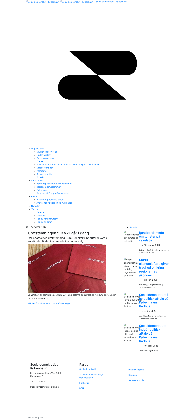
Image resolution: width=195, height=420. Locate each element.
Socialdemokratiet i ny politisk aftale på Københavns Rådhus (154, 300)
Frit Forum (84, 383)
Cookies (132, 375)
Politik (34, 196)
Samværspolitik (136, 380)
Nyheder (35, 206)
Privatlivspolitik (136, 369)
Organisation (37, 148)
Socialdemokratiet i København (111, 1)
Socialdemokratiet (88, 369)
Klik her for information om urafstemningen (49, 303)
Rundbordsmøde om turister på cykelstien (151, 236)
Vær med (35, 209)
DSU (81, 388)
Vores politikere (39, 180)
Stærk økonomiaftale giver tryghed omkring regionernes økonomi (154, 267)
